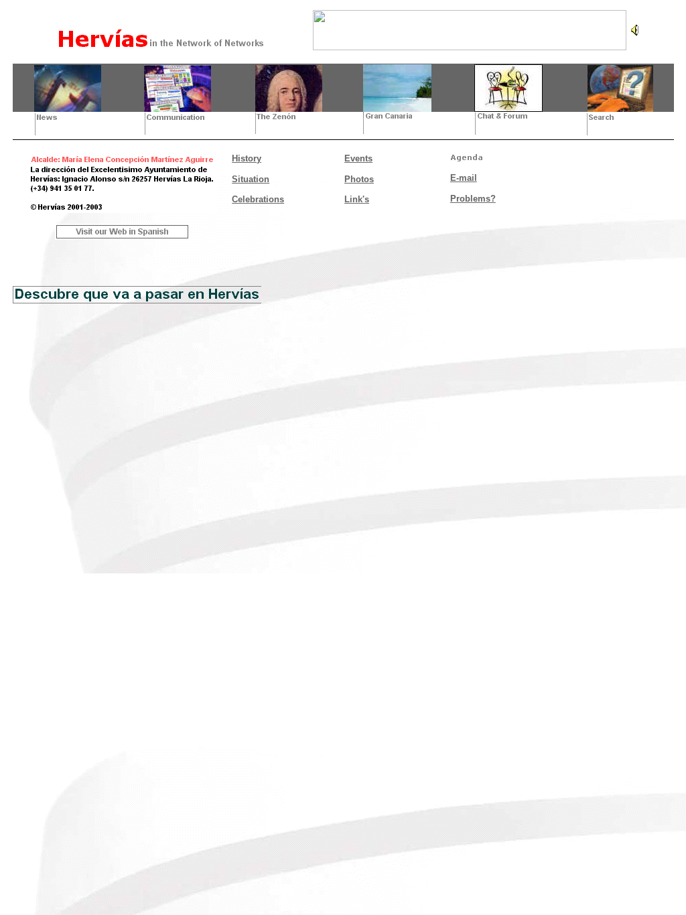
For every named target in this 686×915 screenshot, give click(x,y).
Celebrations (258, 199)
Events (358, 158)
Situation (250, 179)
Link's (356, 199)
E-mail (463, 178)
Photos (359, 179)
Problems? (473, 199)
